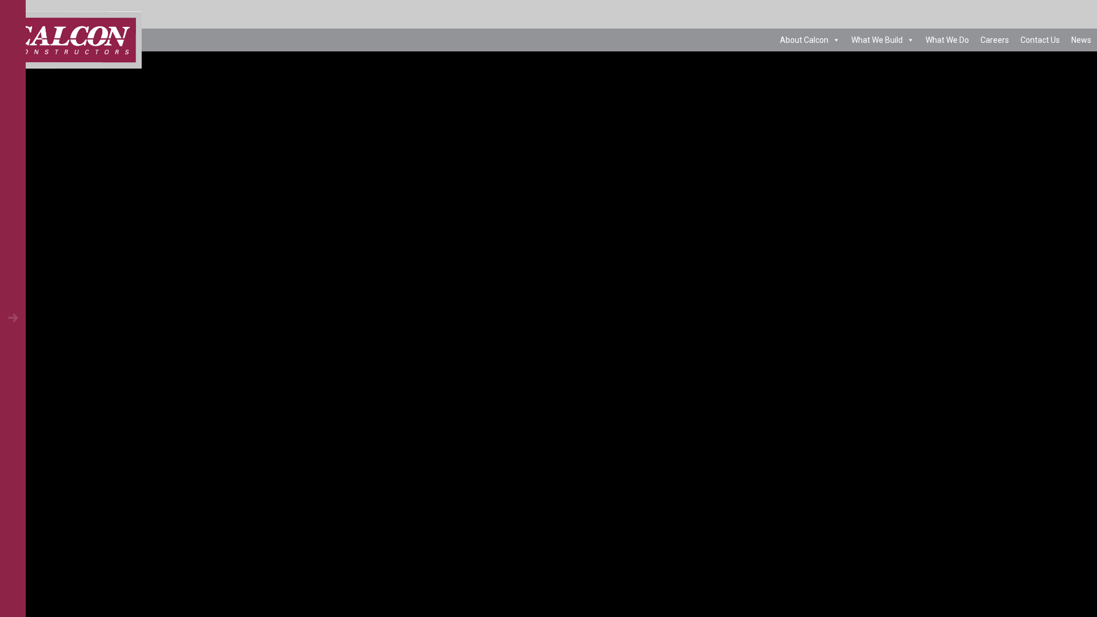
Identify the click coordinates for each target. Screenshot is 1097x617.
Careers (994, 40)
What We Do (947, 40)
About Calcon (804, 40)
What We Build (877, 40)
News (1081, 40)
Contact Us (1040, 40)
